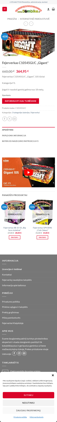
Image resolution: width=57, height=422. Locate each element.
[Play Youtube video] (28, 172)
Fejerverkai (35, 112)
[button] (52, 375)
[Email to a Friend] (14, 118)
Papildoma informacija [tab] (14, 135)
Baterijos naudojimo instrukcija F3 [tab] (20, 141)
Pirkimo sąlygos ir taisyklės (15, 307)
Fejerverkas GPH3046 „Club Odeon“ (42, 229)
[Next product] (26, 23)
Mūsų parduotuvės (36, 417)
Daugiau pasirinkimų (28, 410)
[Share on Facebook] (4, 118)
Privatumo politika (20, 417)
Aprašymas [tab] (7, 130)
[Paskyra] (48, 9)
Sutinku (28, 395)
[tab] (28, 145)
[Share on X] (9, 118)
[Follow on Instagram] (19, 353)
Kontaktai (7, 274)
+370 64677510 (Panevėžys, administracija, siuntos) (28, 2)
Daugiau (14, 237)
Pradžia (12, 18)
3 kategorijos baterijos (21, 112)
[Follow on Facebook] (14, 353)
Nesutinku (28, 402)
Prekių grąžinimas (10, 312)
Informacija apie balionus (14, 285)
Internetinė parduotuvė (35, 18)
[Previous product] (31, 23)
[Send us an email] (24, 353)
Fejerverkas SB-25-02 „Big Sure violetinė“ (14, 229)
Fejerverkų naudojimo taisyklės (17, 279)
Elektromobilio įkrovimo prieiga (25, 371)
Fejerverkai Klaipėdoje (12, 323)
